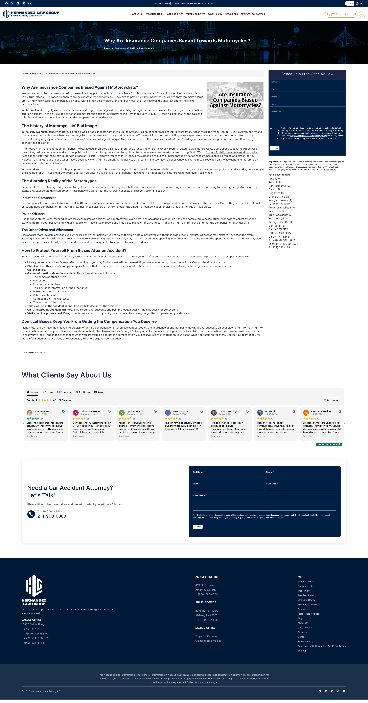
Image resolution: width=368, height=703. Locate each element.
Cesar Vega (318, 411)
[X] (12, 3)
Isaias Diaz (225, 411)
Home (25, 73)
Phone (270, 471)
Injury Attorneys (278, 200)
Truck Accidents (195, 14)
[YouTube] (29, 3)
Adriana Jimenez (44, 411)
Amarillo (273, 182)
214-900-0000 (51, 516)
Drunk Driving (277, 196)
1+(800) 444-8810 (35, 633)
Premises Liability (279, 207)
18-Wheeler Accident (309, 604)
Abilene (273, 178)
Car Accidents (39, 352)
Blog (34, 73)
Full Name (199, 471)
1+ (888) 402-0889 (283, 240)
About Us (137, 14)
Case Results (305, 627)
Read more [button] (32, 436)
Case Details (200, 495)
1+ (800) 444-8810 (209, 619)
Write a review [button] (331, 400)
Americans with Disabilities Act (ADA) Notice (322, 646)
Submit (275, 148)
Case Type (272, 483)
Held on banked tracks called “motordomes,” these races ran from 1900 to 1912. (187, 131)
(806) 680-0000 (208, 594)
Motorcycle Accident (309, 613)
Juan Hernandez (147, 48)
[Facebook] (6, 3)
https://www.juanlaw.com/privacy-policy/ (308, 135)
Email (196, 483)
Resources (231, 14)
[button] (47, 392)
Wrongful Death (278, 222)
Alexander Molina (275, 411)
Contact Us (258, 14)
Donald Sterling (182, 411)
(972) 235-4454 (34, 642)
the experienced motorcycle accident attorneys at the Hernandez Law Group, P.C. (111, 113)
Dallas (272, 189)
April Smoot (87, 411)
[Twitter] (325, 691)
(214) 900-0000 (288, 243)
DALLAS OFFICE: (279, 229)
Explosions (303, 609)
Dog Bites (274, 193)
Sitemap (302, 650)
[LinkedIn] (24, 3)
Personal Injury (154, 14)
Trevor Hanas (134, 411)
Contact (302, 636)
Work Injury (215, 14)
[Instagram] (18, 3)
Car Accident (175, 14)
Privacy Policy (330, 169)
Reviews (245, 14)
